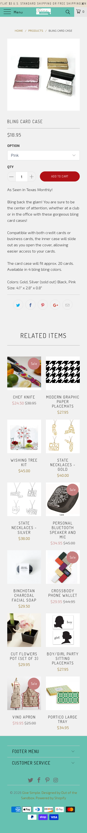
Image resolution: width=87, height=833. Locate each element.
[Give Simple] (43, 12)
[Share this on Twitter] (18, 305)
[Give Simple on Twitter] (30, 780)
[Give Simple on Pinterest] (47, 780)
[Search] (67, 12)
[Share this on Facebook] (30, 305)
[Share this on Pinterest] (43, 305)
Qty (10, 167)
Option (13, 146)
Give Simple (31, 793)
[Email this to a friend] (67, 305)
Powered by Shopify (51, 798)
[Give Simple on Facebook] (39, 780)
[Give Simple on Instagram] (55, 780)
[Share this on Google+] (55, 305)
